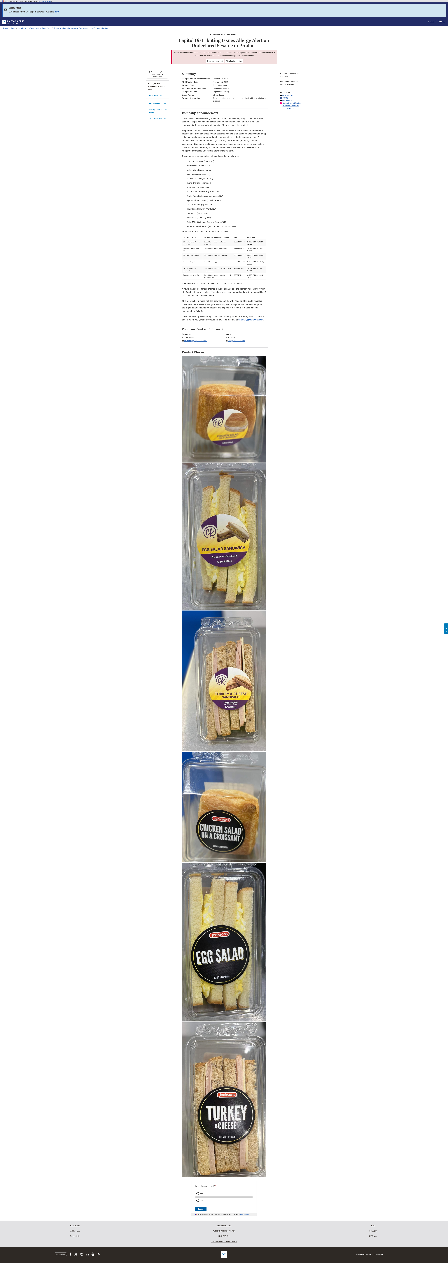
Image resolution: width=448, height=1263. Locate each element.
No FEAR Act (223, 1236)
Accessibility (75, 1236)
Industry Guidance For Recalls (158, 111)
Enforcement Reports (157, 103)
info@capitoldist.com (236, 341)
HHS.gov (373, 1231)
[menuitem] (290, 76)
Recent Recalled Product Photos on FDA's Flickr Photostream (292, 105)
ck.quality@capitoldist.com (250, 320)
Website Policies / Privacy (224, 1231)
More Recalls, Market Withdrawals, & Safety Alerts (158, 74)
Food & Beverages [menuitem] (287, 84)
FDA (284, 98)
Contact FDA (60, 1254)
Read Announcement (215, 61)
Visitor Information (224, 1225)
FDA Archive (75, 1225)
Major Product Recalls (157, 119)
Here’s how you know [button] (44, 1)
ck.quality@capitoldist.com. (195, 341)
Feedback (446, 628)
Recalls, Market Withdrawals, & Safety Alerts (34, 28)
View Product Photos (234, 61)
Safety (13, 28)
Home (5, 28)
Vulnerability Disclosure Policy (224, 1242)
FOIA (373, 1225)
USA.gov (373, 1236)
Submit (201, 1208)
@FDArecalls (287, 100)
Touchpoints (244, 1214)
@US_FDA (286, 95)
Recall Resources (155, 95)
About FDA (75, 1231)
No (201, 1200)
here (57, 12)
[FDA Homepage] (13, 22)
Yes (201, 1193)
